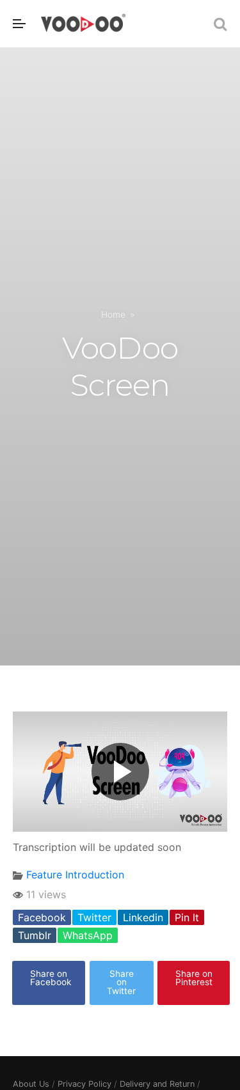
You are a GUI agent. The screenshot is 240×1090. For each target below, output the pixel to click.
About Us (31, 1084)
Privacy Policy (84, 1084)
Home (113, 314)
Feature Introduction (75, 874)
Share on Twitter (121, 983)
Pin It (187, 917)
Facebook (42, 917)
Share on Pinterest (193, 978)
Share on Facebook (50, 978)
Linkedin (143, 917)
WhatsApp (88, 935)
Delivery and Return (157, 1084)
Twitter (94, 917)
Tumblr (34, 935)
